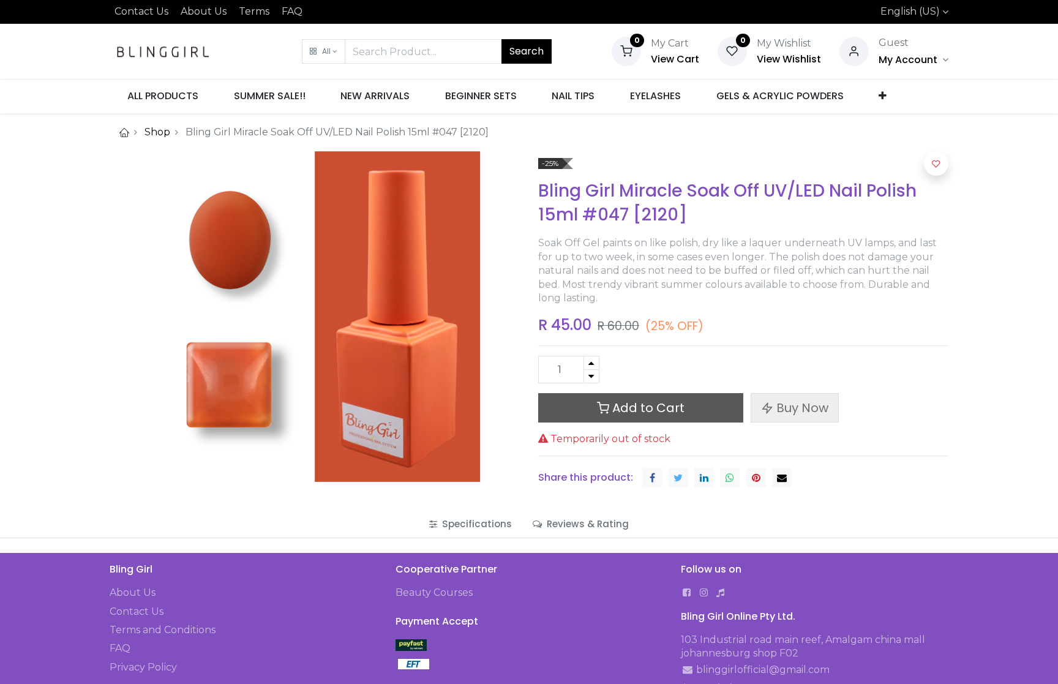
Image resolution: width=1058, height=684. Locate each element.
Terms (254, 11)
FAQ (292, 11)
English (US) (910, 11)
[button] (323, 51)
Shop (157, 132)
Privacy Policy (143, 667)
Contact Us (141, 11)
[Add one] (591, 362)
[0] (626, 50)
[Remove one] (591, 376)
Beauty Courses (434, 592)
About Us (204, 11)
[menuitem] (162, 96)
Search (526, 51)
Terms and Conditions (163, 630)
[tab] (470, 523)
